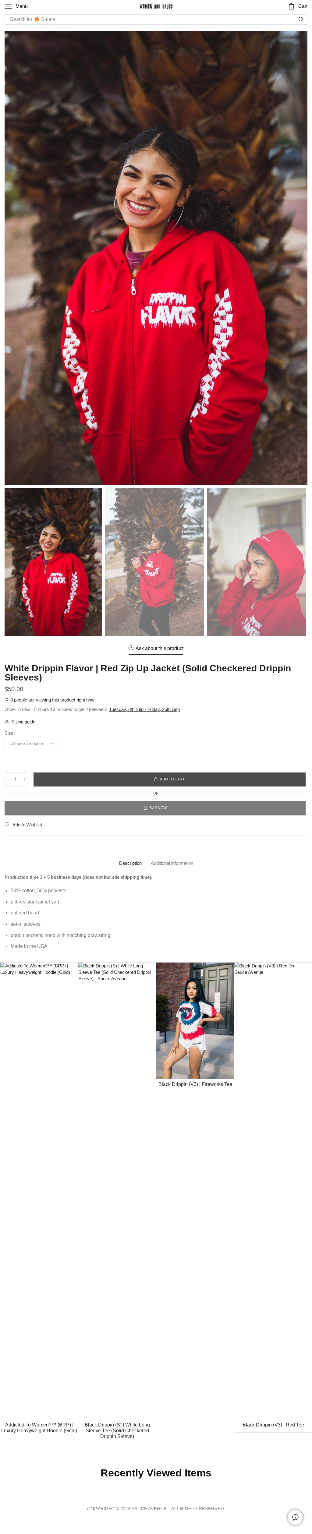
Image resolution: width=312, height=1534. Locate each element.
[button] (16, 6)
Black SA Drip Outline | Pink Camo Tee (108, 1495)
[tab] (130, 863)
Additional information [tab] (172, 863)
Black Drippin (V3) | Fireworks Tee (195, 1084)
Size (9, 733)
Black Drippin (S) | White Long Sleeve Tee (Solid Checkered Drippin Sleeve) (117, 1430)
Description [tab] (130, 863)
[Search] (301, 19)
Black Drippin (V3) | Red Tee (273, 1424)
